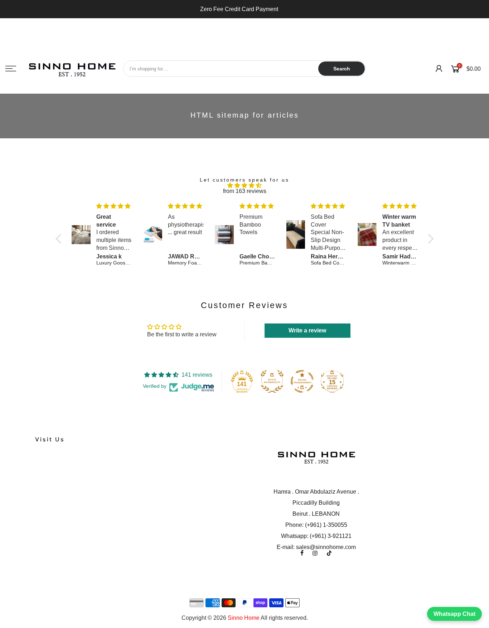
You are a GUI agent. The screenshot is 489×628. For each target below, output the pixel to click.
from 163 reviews (244, 191)
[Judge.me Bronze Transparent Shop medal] (302, 381)
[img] (244, 185)
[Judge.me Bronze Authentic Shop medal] (272, 381)
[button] (60, 239)
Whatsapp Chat (454, 614)
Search (341, 68)
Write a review (307, 330)
